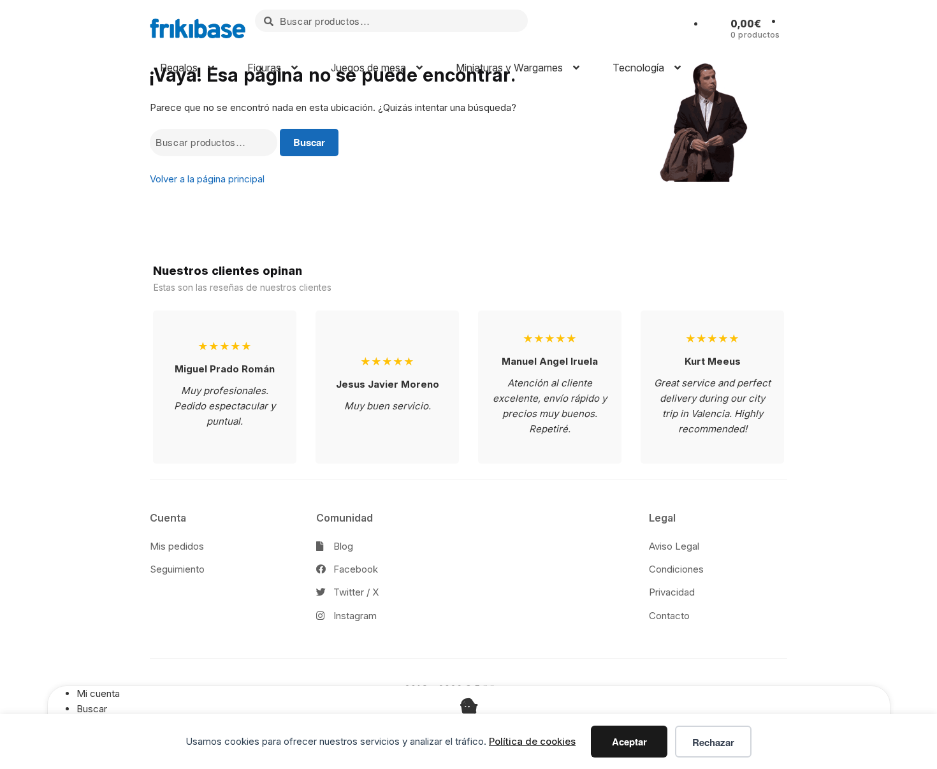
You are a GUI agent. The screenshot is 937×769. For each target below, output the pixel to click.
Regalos (177, 67)
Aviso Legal (674, 546)
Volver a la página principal (207, 179)
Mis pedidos (177, 546)
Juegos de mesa (367, 67)
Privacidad (672, 592)
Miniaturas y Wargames (508, 67)
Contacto (669, 616)
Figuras (263, 67)
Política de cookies (532, 741)
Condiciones (676, 569)
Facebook (354, 569)
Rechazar (713, 742)
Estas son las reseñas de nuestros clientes (242, 287)
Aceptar (629, 742)
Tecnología (637, 67)
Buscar (309, 142)
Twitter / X (355, 592)
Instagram (354, 616)
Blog (342, 546)
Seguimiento (177, 569)
